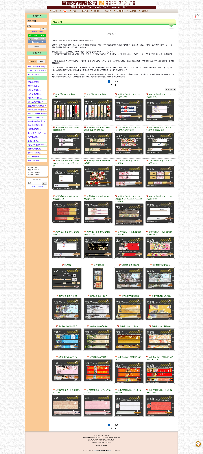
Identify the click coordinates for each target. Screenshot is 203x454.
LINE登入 (33, 186)
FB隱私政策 (117, 450)
